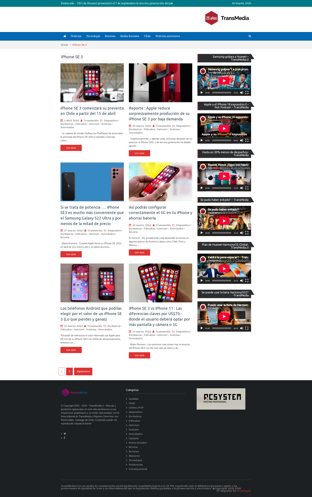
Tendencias (136, 464)
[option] (126, 3)
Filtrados (81, 124)
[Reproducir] (201, 92)
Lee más (71, 148)
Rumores (134, 455)
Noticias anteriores (168, 36)
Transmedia (91, 120)
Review (64, 237)
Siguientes (83, 371)
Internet (94, 124)
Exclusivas (66, 124)
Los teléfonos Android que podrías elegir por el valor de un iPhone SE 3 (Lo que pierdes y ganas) (91, 313)
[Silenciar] (241, 92)
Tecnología (93, 36)
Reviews (110, 36)
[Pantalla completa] (246, 92)
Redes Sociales (129, 36)
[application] (224, 81)
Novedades (67, 127)
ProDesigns (244, 490)
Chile (147, 36)
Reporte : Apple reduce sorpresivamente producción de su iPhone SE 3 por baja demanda (159, 113)
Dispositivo (111, 120)
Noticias (76, 36)
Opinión (134, 438)
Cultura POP (136, 407)
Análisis (133, 398)
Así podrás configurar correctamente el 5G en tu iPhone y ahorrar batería (160, 212)
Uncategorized (138, 469)
